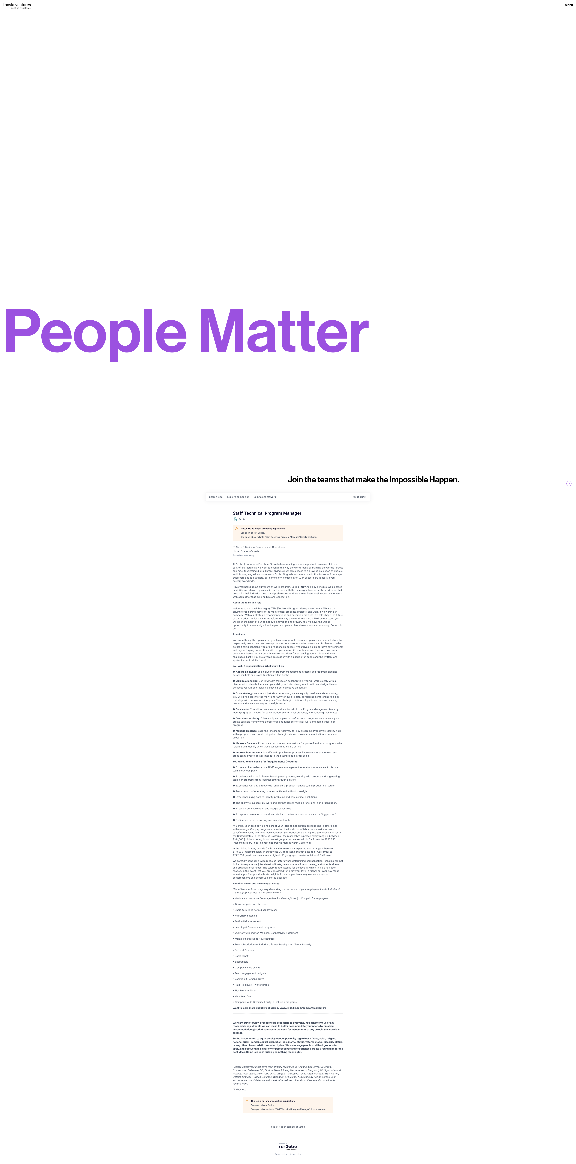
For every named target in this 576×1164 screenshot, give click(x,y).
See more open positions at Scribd (288, 1126)
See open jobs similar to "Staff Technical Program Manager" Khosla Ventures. (279, 537)
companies (238, 496)
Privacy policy (281, 1154)
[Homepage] (17, 4)
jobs (215, 496)
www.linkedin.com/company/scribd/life (303, 1007)
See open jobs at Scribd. (253, 532)
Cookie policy (295, 1154)
